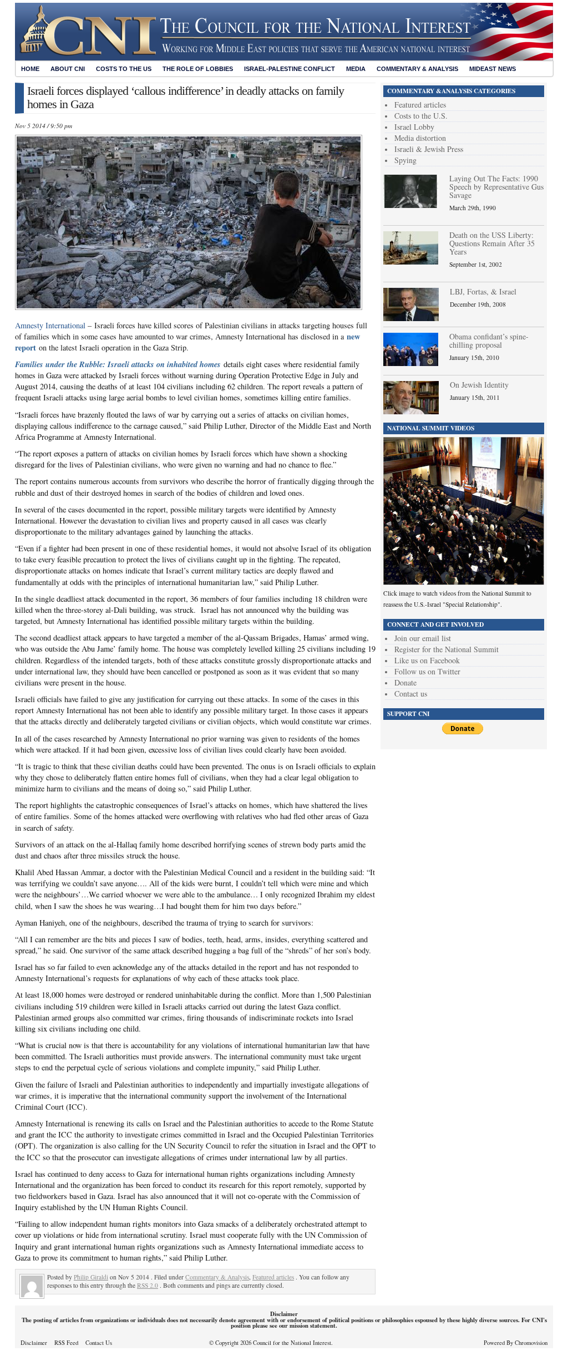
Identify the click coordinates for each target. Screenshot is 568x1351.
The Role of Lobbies (198, 68)
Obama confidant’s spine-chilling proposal (489, 340)
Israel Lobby (414, 126)
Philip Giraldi (91, 1277)
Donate (405, 682)
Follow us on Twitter (427, 671)
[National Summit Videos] (463, 582)
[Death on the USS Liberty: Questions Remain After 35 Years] (410, 261)
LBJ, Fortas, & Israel (483, 291)
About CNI (67, 68)
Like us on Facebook (427, 660)
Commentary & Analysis (417, 68)
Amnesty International (50, 325)
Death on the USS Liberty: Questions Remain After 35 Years (492, 243)
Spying (405, 160)
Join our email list (422, 638)
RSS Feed (66, 1343)
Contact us (410, 693)
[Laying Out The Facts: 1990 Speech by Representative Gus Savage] (410, 205)
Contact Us (98, 1343)
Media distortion (420, 138)
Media (356, 68)
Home (30, 68)
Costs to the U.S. (421, 115)
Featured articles (273, 1277)
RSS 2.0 (147, 1285)
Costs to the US (123, 68)
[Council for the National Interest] (284, 57)
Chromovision (531, 1343)
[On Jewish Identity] (411, 411)
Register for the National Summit (446, 649)
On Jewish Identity (479, 384)
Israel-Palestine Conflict (289, 68)
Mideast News (492, 68)
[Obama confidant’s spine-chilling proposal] (410, 363)
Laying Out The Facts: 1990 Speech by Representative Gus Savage (496, 186)
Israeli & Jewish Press (428, 149)
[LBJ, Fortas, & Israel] (411, 318)
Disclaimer (34, 1343)
